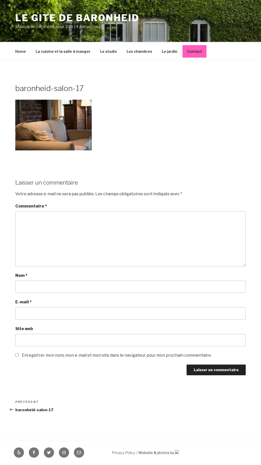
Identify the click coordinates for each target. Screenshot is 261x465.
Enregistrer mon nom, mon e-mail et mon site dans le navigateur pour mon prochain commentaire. (117, 355)
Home (20, 51)
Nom (21, 275)
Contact (194, 51)
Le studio (108, 51)
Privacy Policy (123, 452)
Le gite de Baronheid (77, 17)
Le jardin (169, 51)
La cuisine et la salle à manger (63, 51)
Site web (24, 328)
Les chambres (139, 51)
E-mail (23, 302)
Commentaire (31, 206)
